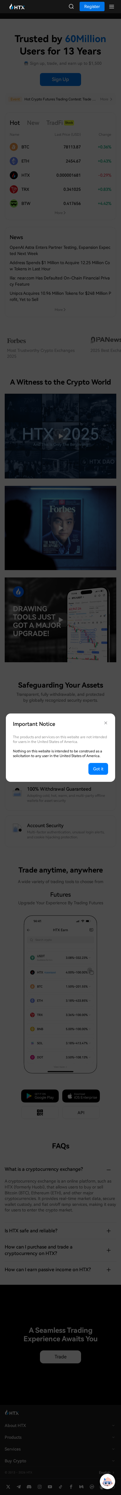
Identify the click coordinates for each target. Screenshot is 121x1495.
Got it (98, 768)
